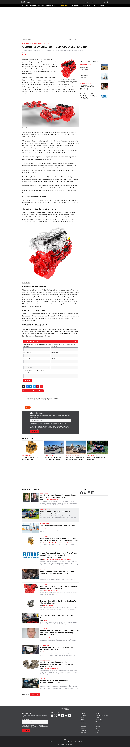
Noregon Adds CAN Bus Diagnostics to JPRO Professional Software (57, 648)
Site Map (81, 742)
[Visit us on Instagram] (89, 492)
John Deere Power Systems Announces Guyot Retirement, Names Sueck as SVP (57, 496)
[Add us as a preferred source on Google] (41, 386)
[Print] (23, 386)
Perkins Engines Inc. (48, 605)
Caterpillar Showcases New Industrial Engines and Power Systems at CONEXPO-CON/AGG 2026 (59, 539)
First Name (26, 346)
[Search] (104, 2)
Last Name (54, 346)
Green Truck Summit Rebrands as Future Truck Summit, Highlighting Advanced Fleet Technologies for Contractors (89, 95)
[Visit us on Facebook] (81, 492)
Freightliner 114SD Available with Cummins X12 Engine (75, 458)
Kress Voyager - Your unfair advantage (96, 458)
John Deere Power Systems (50, 499)
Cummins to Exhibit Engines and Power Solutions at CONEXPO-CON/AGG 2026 (59, 587)
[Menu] (107, 2)
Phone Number (55, 352)
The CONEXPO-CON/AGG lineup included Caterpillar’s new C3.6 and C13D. (58, 545)
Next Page (35, 694)
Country (25, 365)
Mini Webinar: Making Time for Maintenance (89, 66)
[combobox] (43, 39)
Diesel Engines (47, 43)
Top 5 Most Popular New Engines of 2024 (30, 458)
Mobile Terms (45, 429)
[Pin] (37, 386)
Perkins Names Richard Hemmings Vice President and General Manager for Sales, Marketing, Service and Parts (59, 633)
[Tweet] (34, 386)
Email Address (27, 352)
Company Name (27, 358)
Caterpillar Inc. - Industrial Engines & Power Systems (57, 542)
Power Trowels (44, 523)
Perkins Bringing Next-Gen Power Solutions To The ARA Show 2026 (58, 602)
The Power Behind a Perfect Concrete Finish (88, 74)
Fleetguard (46, 620)
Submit (27, 380)
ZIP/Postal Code (55, 365)
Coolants (43, 613)
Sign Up (34, 431)
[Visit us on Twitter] (85, 492)
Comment (26, 372)
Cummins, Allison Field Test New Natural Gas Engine (53, 458)
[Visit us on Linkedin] (92, 492)
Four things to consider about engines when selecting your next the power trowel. (59, 530)
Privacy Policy (54, 429)
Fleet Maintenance (36, 43)
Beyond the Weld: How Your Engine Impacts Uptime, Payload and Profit (57, 682)
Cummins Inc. (28, 54)
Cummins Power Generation (50, 590)
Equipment (25, 43)
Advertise (56, 742)
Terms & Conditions (73, 742)
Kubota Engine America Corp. (51, 576)
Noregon (45, 651)
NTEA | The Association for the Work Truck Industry (57, 559)
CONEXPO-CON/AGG (45, 660)
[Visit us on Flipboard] (69, 715)
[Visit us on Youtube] (66, 715)
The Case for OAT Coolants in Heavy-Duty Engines (56, 617)
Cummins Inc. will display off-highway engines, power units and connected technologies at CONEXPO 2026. (59, 593)
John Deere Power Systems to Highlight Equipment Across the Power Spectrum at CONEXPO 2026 (56, 664)
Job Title (54, 358)
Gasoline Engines (44, 569)
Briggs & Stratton (48, 528)
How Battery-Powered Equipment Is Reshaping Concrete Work (87, 86)
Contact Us (49, 742)
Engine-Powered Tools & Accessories (50, 599)
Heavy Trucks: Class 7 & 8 (72, 455)
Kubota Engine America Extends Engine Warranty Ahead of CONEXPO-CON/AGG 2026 (59, 573)
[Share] (27, 386)
